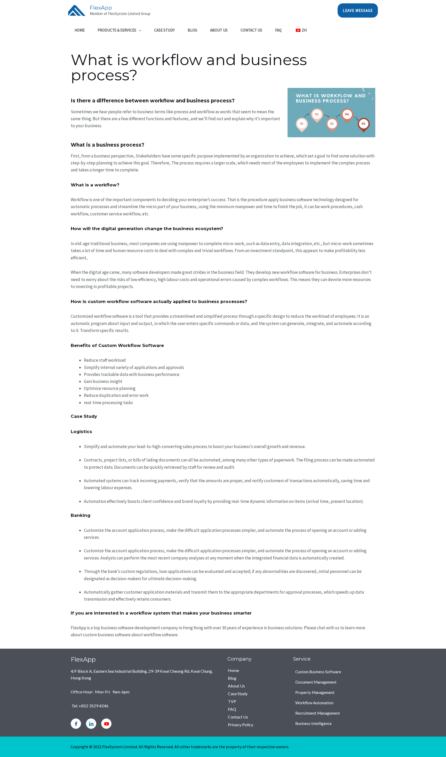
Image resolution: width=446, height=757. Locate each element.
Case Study (164, 30)
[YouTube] (106, 723)
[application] (138, 30)
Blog (192, 30)
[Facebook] (76, 723)
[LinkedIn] (91, 723)
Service (301, 659)
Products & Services (117, 30)
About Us (219, 30)
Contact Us (251, 30)
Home (80, 30)
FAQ (278, 30)
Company (239, 659)
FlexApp (101, 7)
